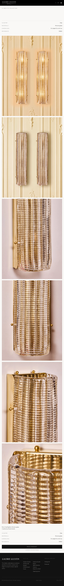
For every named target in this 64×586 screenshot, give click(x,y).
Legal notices (39, 580)
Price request (32, 546)
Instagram (47, 561)
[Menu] (61, 3)
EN (58, 2)
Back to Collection (10, 8)
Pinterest (47, 564)
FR (56, 2)
